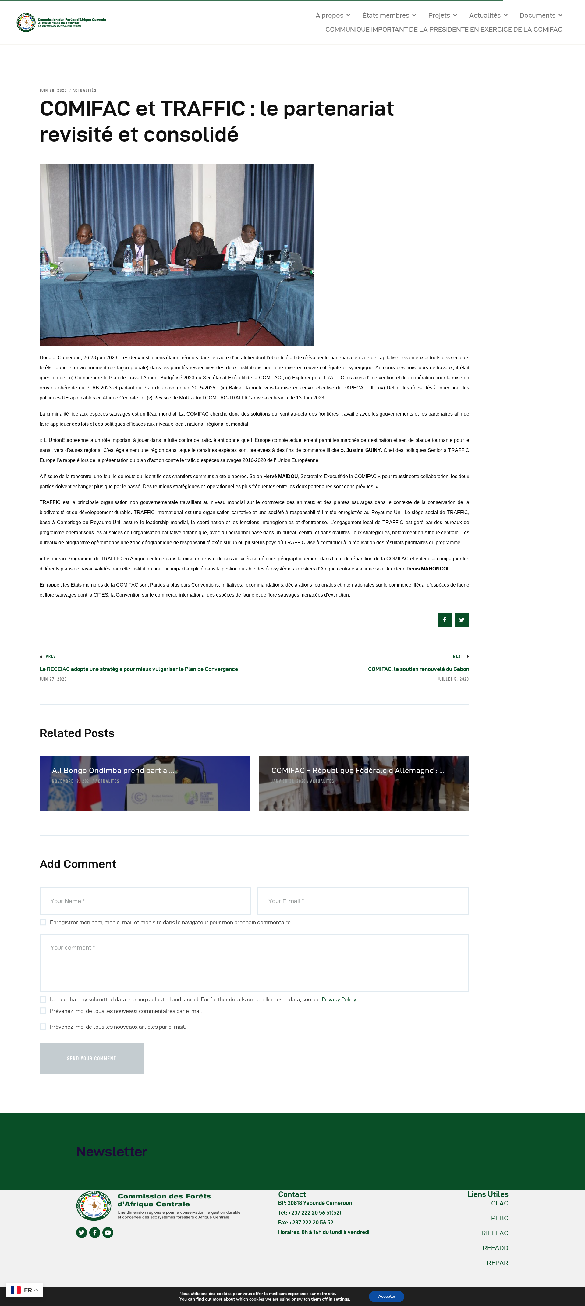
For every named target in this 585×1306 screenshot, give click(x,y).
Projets (439, 15)
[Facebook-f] (94, 1232)
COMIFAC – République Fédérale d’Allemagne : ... (358, 770)
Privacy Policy (339, 999)
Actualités (485, 15)
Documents (537, 15)
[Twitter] (81, 1232)
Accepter (386, 1296)
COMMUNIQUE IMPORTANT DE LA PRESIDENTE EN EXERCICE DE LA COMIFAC (443, 29)
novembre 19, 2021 (71, 781)
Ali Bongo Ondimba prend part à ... (113, 770)
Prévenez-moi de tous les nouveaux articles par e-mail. (118, 1027)
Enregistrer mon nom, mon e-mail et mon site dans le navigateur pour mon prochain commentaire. (171, 922)
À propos (329, 15)
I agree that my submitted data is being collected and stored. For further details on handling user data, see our (203, 999)
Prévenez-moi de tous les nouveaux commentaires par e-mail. (126, 1011)
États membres (386, 15)
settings (341, 1299)
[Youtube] (107, 1232)
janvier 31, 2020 (288, 781)
